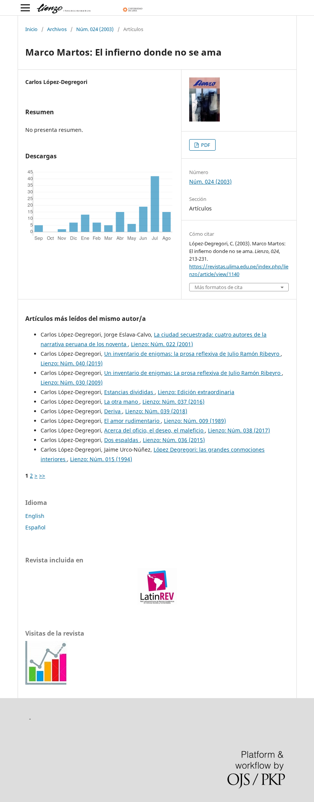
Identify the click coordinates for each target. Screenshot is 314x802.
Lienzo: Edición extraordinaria (196, 392)
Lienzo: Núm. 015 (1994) (101, 459)
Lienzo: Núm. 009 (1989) (195, 420)
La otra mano (121, 401)
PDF (205, 144)
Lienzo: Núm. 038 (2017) (239, 430)
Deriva (113, 411)
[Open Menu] (25, 7)
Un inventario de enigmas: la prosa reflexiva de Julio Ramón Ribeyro (192, 353)
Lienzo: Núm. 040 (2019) (72, 363)
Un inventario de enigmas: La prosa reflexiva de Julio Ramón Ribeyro (193, 372)
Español (35, 527)
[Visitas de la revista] (46, 682)
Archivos (57, 29)
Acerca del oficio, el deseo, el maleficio (154, 430)
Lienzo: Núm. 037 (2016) (173, 401)
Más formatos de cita (218, 287)
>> (42, 475)
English (34, 515)
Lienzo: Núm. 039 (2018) (156, 411)
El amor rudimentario (132, 420)
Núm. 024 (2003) (95, 29)
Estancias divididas (129, 392)
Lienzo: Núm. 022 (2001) (162, 344)
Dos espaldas (122, 440)
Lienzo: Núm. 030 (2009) (72, 382)
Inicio (31, 29)
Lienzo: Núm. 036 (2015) (174, 440)
